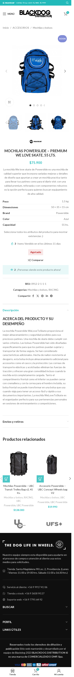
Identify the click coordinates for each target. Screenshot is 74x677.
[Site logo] (36, 13)
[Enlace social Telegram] (51, 296)
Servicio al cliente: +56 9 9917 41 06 (27, 587)
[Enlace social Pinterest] (42, 296)
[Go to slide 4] (41, 105)
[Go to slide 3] (37, 105)
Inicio (6, 27)
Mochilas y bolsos (42, 27)
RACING (53, 289)
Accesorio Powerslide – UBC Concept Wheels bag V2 (52, 489)
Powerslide (10, 505)
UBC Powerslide (25, 505)
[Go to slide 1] (30, 105)
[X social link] (37, 296)
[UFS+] (54, 524)
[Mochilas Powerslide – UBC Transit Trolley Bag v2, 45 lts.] (19, 464)
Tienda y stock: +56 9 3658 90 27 (25, 593)
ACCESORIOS (21, 27)
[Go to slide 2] (34, 105)
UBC (18, 500)
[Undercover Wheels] (20, 524)
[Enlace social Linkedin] (47, 296)
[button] (6, 71)
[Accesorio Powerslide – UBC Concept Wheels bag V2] (53, 464)
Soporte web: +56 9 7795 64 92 (24, 599)
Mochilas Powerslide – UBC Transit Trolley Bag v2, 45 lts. (18, 489)
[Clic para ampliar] (9, 102)
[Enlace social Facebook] (33, 296)
